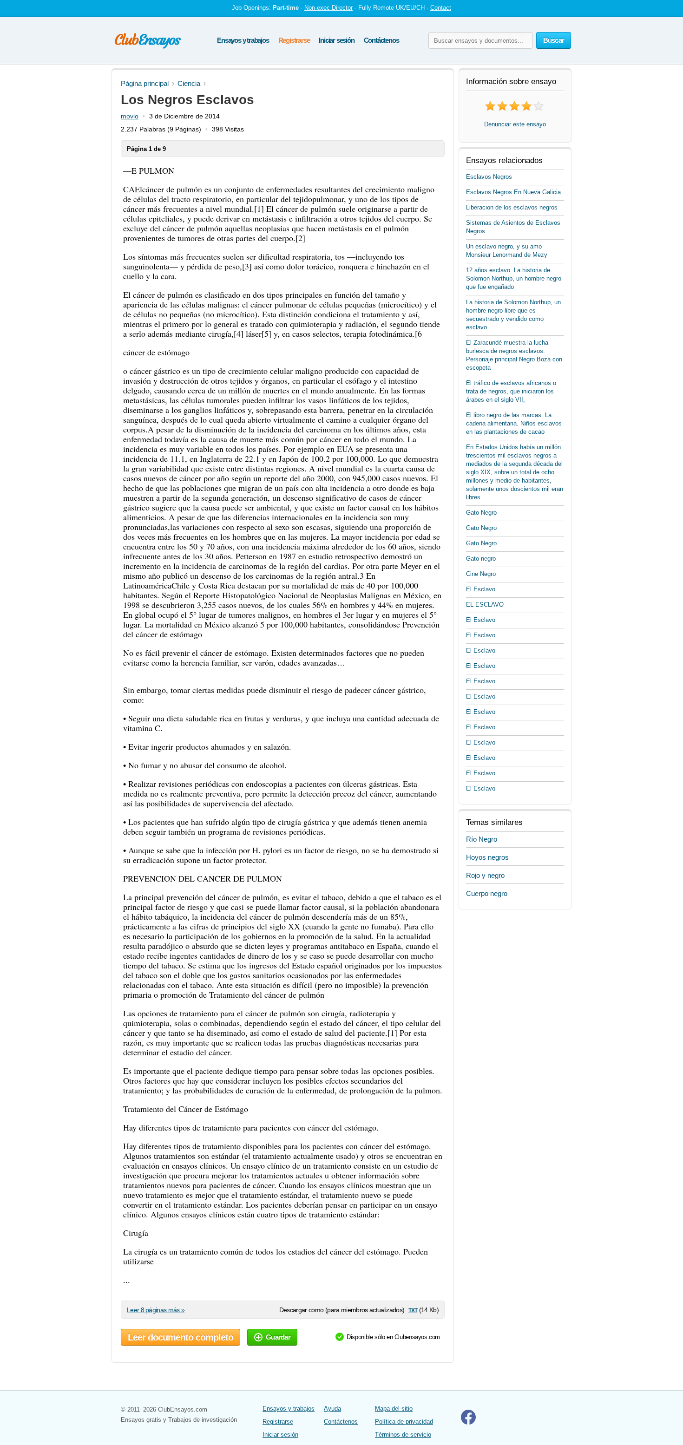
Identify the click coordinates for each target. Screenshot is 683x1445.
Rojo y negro (485, 875)
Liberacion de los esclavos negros (512, 207)
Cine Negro (481, 573)
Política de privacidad (404, 1421)
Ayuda (332, 1408)
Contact (440, 7)
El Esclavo (480, 589)
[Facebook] (468, 1422)
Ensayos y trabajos (243, 40)
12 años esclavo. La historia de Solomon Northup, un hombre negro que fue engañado (513, 278)
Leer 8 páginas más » (155, 1310)
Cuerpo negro (486, 893)
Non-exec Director (328, 7)
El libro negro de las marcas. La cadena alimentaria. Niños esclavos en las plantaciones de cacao (514, 423)
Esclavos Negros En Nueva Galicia (513, 192)
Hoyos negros (487, 857)
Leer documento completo (180, 1337)
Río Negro (481, 839)
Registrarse (294, 40)
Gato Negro (481, 512)
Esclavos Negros (489, 176)
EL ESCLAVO (485, 604)
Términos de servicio (403, 1434)
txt (412, 1309)
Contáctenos (381, 40)
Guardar (278, 1337)
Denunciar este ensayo (515, 124)
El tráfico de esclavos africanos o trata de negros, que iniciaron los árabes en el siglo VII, (511, 391)
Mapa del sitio (394, 1408)
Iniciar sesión (336, 40)
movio (129, 116)
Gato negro (481, 558)
